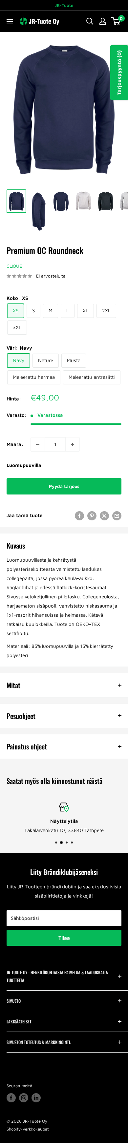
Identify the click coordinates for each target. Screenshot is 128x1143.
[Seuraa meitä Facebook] (11, 1097)
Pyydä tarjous (64, 486)
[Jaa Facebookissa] (79, 515)
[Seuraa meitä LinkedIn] (36, 1097)
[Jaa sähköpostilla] (116, 515)
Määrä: (15, 444)
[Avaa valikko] (10, 21)
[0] (116, 21)
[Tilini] (102, 21)
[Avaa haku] (90, 21)
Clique (14, 266)
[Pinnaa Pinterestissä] (91, 515)
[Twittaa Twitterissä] (104, 515)
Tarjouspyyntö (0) (119, 72)
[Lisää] (72, 444)
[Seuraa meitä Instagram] (23, 1097)
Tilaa (64, 938)
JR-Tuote (64, 5)
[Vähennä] (38, 444)
